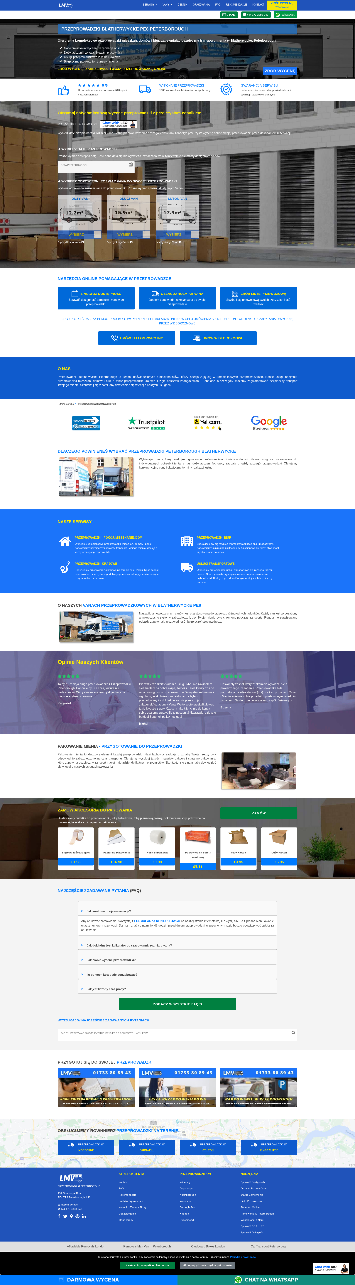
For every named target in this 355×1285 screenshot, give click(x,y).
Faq (217, 4)
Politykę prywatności (243, 1256)
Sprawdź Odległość (252, 1232)
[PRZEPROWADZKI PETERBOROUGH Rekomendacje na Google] (269, 423)
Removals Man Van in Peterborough (147, 1246)
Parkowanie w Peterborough (257, 1213)
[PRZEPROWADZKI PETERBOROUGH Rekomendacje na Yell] (208, 423)
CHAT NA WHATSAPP (271, 1280)
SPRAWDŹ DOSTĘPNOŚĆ (96, 299)
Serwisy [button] (149, 4)
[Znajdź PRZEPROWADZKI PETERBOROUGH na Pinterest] (77, 1217)
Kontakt (258, 4)
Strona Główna (66, 404)
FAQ (121, 1188)
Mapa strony (126, 1219)
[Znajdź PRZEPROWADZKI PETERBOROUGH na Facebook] (59, 1217)
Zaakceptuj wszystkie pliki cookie (147, 1265)
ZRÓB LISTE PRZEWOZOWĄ (259, 299)
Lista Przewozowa (251, 1201)
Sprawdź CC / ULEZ (252, 1226)
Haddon (184, 1213)
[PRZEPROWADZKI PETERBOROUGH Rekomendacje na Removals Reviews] (86, 423)
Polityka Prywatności (131, 1201)
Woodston (186, 1201)
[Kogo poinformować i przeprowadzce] (96, 1087)
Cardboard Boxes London (208, 1246)
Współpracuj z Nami (252, 1219)
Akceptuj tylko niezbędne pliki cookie (207, 1265)
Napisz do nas (69, 1204)
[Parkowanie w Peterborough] (258, 1087)
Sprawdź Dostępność (253, 1182)
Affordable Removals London (86, 1246)
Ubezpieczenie (127, 1213)
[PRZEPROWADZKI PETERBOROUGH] (71, 1177)
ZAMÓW (259, 813)
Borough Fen (187, 1207)
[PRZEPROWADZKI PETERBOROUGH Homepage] (66, 5)
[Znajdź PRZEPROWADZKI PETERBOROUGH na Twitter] (65, 1217)
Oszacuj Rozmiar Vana (254, 1188)
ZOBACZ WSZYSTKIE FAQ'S (177, 1004)
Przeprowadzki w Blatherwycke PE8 (97, 404)
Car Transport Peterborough (269, 1246)
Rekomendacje (236, 4)
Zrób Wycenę (280, 71)
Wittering (185, 1182)
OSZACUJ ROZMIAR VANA (177, 299)
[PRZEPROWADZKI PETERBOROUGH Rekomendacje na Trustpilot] (147, 423)
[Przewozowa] (177, 1087)
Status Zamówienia (252, 1194)
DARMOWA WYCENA (92, 1280)
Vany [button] (166, 4)
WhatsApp (288, 14)
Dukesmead (187, 1219)
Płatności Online (250, 1207)
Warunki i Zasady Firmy (132, 1207)
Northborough (188, 1194)
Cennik (182, 4)
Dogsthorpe (186, 1188)
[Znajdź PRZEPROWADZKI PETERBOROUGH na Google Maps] (71, 1217)
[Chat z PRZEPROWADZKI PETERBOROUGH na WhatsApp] (239, 1280)
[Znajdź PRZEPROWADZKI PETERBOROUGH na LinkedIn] (84, 1217)
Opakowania (201, 4)
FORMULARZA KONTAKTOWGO (157, 921)
